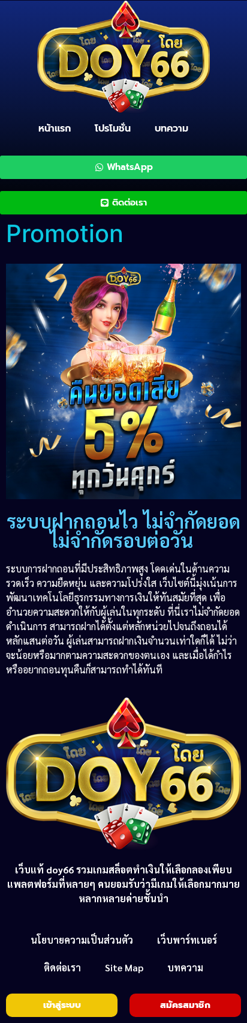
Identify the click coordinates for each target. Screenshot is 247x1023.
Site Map (124, 967)
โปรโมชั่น (113, 128)
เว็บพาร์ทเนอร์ (187, 939)
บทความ (171, 128)
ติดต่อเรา (62, 967)
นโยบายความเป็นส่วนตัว (82, 939)
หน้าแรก (54, 128)
